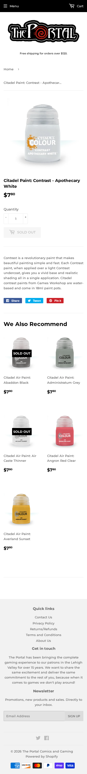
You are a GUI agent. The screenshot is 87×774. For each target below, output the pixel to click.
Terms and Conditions (43, 635)
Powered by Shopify (42, 756)
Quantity (11, 209)
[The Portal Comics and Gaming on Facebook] (46, 739)
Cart (79, 6)
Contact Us (43, 617)
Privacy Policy (43, 623)
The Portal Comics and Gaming (47, 751)
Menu (14, 6)
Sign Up (74, 716)
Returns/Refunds (43, 629)
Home (9, 69)
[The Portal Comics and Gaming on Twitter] (38, 739)
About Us (43, 641)
